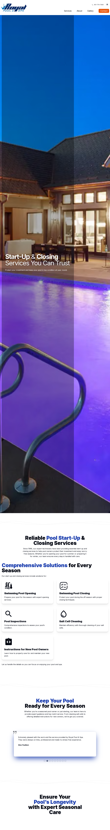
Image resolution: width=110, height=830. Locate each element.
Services (68, 11)
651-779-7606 (99, 4)
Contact (103, 11)
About (79, 11)
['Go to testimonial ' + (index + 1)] (45, 761)
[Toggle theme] (107, 5)
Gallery (90, 11)
